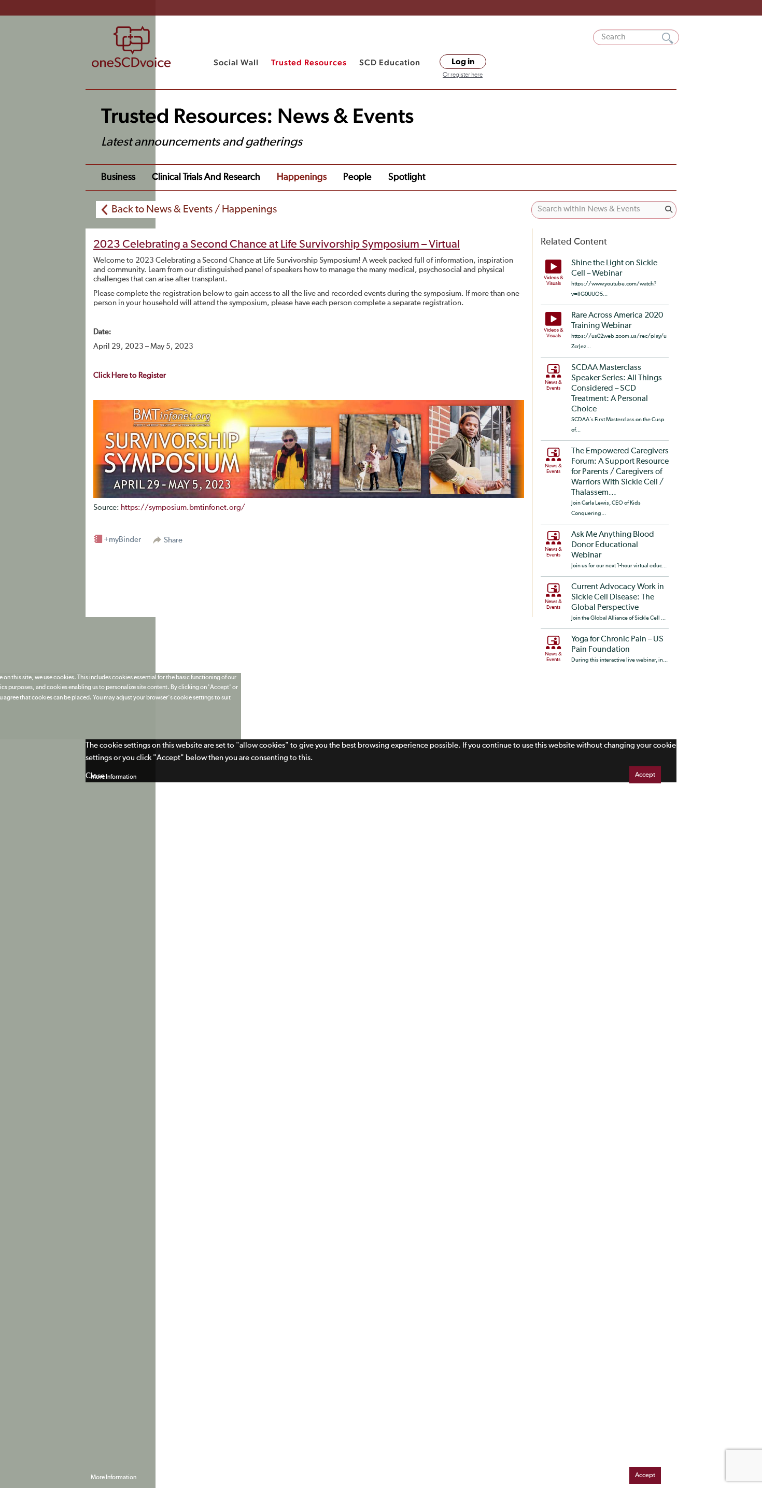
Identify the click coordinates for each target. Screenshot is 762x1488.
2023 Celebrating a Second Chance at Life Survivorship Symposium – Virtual (276, 244)
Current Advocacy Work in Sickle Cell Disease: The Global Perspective (617, 597)
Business (118, 177)
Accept (645, 774)
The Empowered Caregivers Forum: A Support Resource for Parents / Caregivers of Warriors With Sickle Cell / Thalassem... (620, 472)
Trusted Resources (309, 62)
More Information (113, 777)
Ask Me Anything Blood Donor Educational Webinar (612, 545)
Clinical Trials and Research (206, 177)
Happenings (302, 177)
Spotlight (407, 177)
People (357, 177)
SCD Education (389, 62)
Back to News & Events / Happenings (194, 209)
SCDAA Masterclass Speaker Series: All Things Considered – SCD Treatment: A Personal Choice (616, 388)
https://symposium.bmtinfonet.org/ (183, 507)
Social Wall (236, 62)
